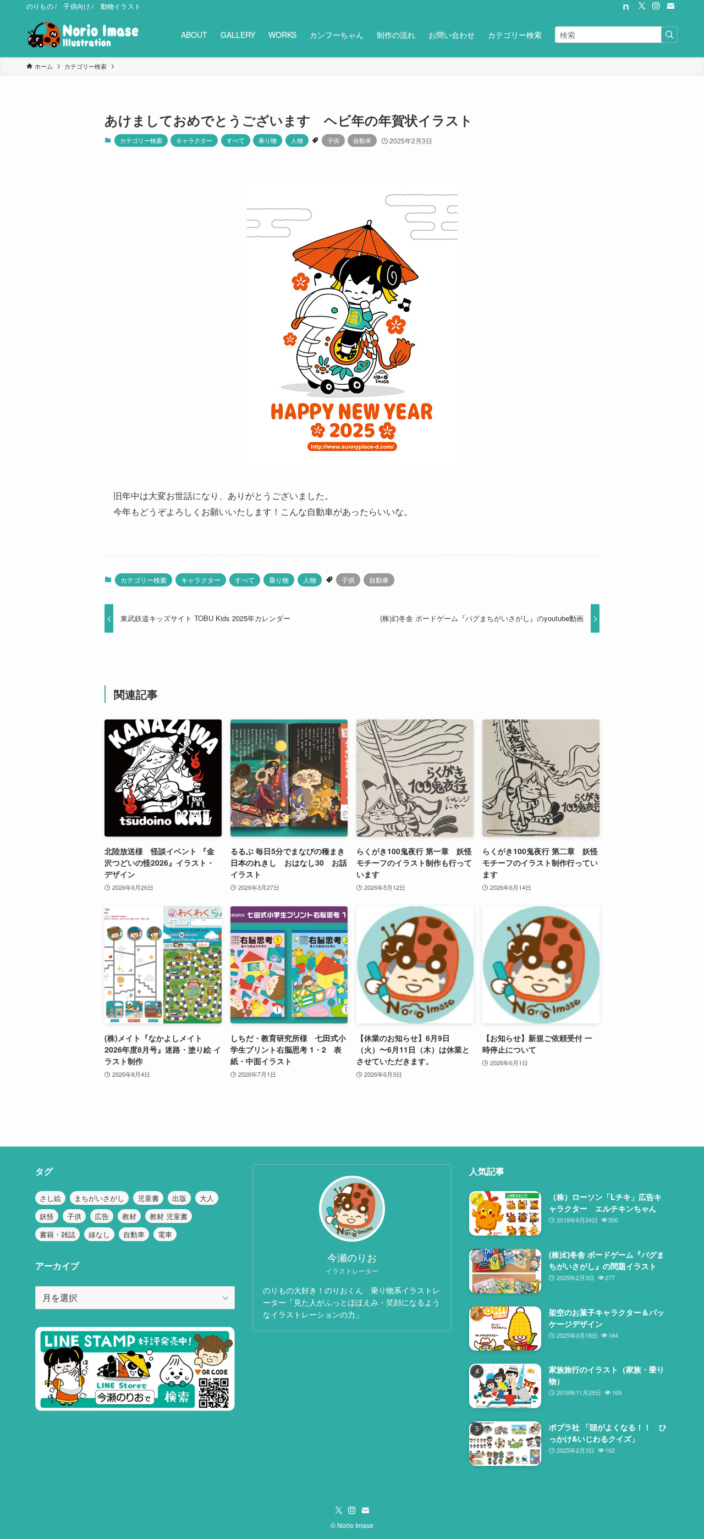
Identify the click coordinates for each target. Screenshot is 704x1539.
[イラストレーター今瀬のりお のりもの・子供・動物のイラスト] (82, 34)
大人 (207, 1198)
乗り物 (267, 140)
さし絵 (50, 1198)
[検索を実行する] (669, 34)
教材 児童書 (169, 1216)
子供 (333, 140)
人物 (297, 140)
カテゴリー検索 (141, 140)
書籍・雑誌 (57, 1234)
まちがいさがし (99, 1198)
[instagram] (656, 6)
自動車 (362, 140)
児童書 (148, 1198)
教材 (129, 1216)
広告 (102, 1216)
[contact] (670, 6)
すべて (236, 140)
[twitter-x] (642, 6)
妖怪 (47, 1216)
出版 (179, 1198)
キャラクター (194, 140)
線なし (99, 1234)
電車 (165, 1234)
